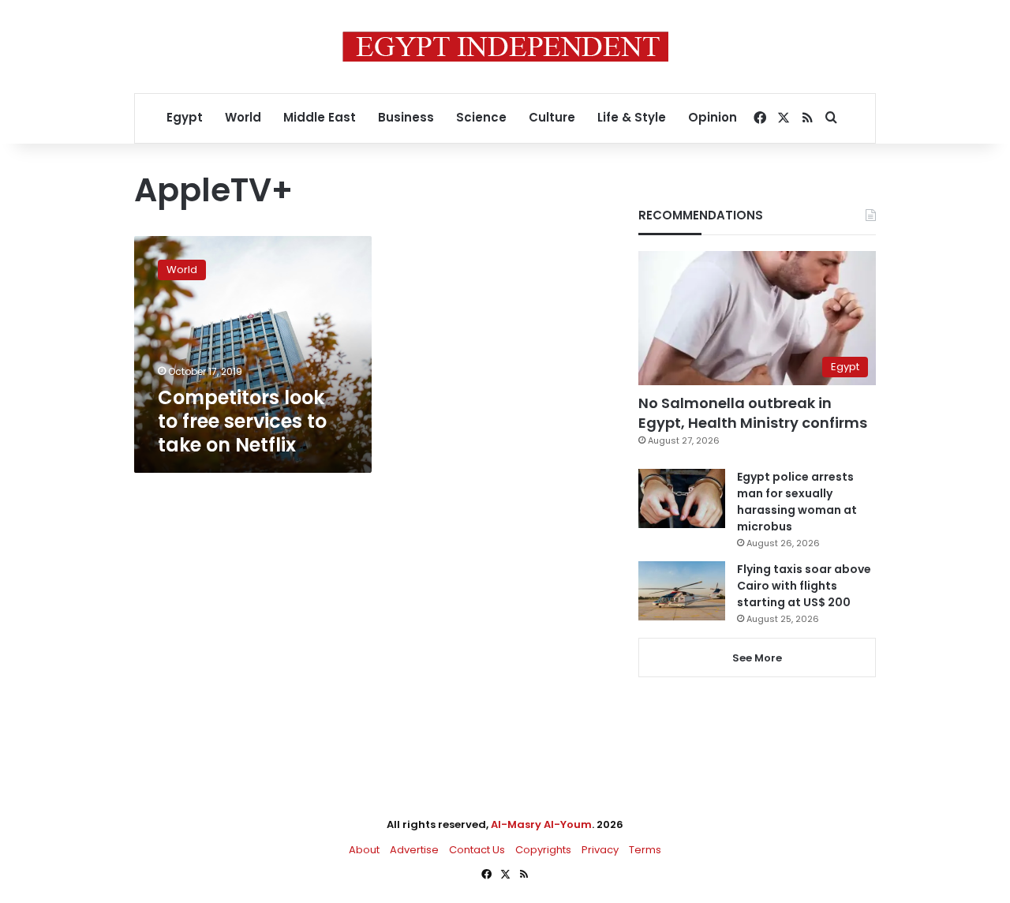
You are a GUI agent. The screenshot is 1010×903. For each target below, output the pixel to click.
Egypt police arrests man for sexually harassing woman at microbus (797, 501)
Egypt (184, 117)
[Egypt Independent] (505, 47)
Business (406, 117)
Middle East (319, 117)
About (364, 849)
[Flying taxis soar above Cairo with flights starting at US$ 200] (681, 590)
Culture (552, 117)
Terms (645, 849)
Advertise (414, 849)
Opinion (712, 117)
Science (481, 117)
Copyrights (543, 849)
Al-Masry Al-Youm (541, 824)
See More (757, 657)
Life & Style (631, 117)
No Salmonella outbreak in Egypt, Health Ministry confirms (752, 413)
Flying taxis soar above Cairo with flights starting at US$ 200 (804, 585)
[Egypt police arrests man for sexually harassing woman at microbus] (681, 498)
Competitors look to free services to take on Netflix (242, 421)
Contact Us (477, 849)
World (243, 117)
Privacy (600, 849)
